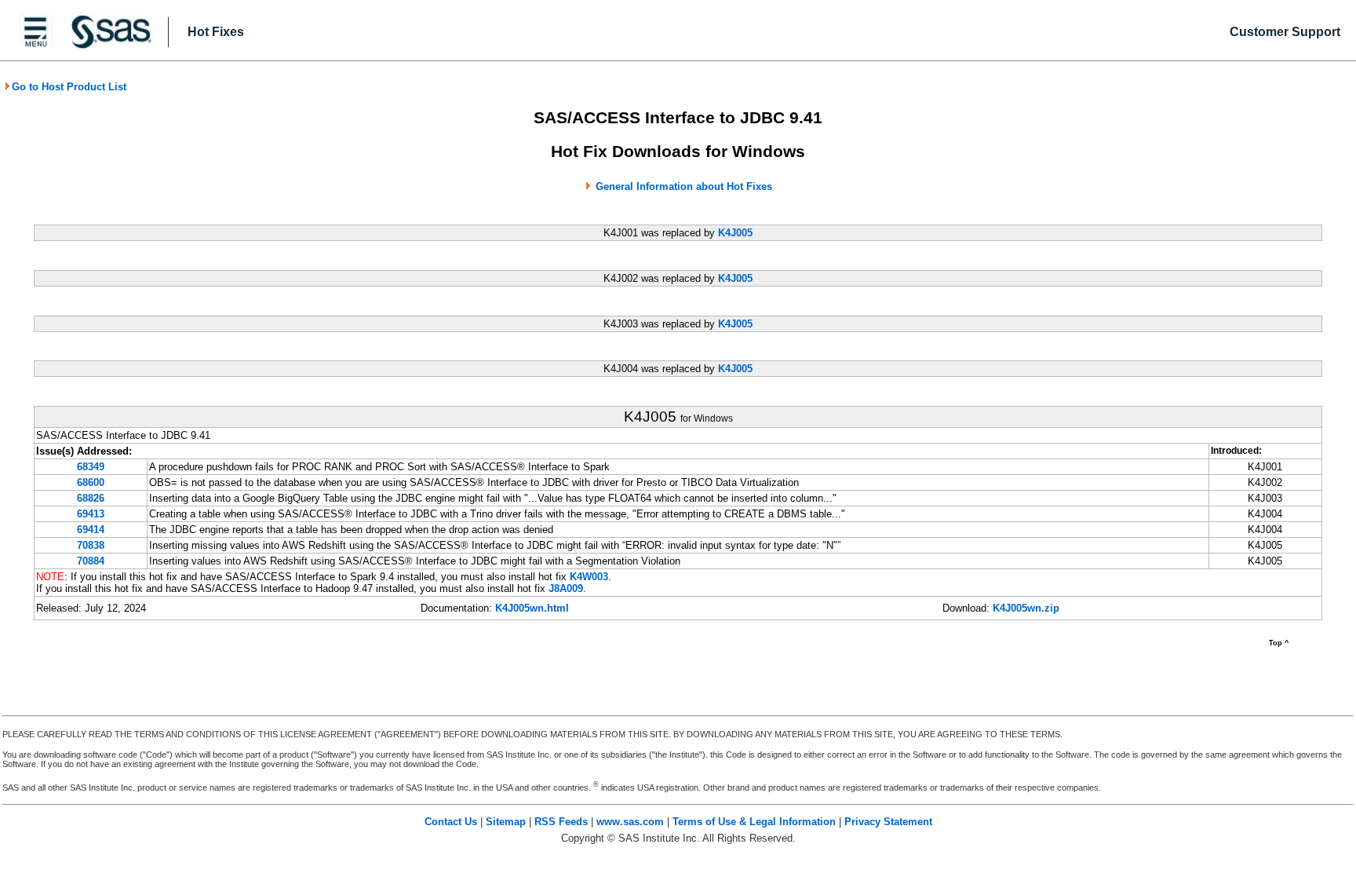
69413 (90, 514)
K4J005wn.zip (1026, 608)
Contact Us (451, 822)
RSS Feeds (561, 822)
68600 (90, 482)
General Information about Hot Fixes (684, 186)
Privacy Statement (888, 822)
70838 (90, 545)
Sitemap (506, 822)
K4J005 (735, 233)
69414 (90, 529)
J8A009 (566, 588)
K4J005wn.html (532, 608)
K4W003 (589, 577)
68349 (90, 467)
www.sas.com (630, 822)
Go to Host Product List (69, 87)
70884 (90, 561)
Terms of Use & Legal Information (754, 822)
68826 (90, 498)
